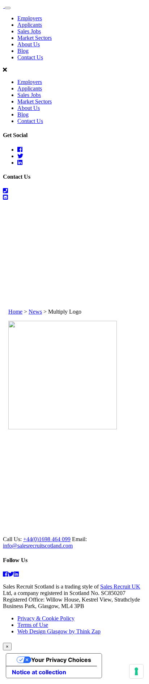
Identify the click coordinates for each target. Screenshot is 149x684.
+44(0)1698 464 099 (47, 539)
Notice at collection (39, 672)
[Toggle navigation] (7, 8)
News (35, 312)
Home (15, 312)
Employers (29, 18)
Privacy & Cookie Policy (45, 618)
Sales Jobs (29, 31)
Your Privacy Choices (61, 659)
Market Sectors (34, 38)
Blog (23, 51)
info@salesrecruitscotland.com (38, 546)
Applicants (29, 25)
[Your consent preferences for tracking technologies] (136, 671)
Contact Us (30, 57)
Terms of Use (32, 625)
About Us (28, 44)
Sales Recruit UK (120, 586)
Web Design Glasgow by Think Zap (59, 631)
